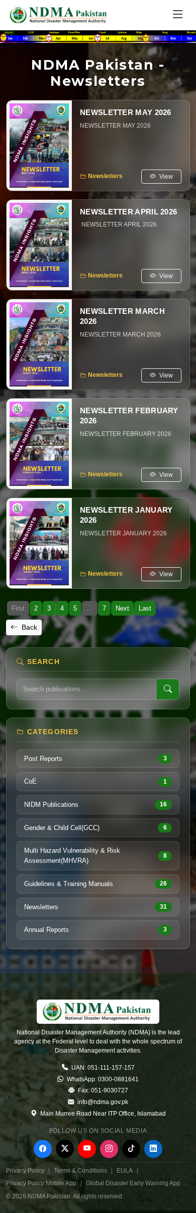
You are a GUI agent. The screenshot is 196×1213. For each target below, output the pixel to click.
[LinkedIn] (153, 1149)
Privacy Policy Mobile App (41, 1183)
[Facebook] (43, 1149)
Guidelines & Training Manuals (95, 884)
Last (145, 608)
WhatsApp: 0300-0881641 (102, 1079)
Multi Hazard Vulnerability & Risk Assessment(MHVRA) (95, 855)
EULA (125, 1171)
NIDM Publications (95, 804)
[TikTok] (131, 1149)
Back (28, 627)
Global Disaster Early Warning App (133, 1183)
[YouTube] (87, 1149)
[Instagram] (109, 1149)
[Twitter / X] (65, 1149)
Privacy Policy (25, 1171)
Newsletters (95, 907)
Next (122, 608)
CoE (95, 781)
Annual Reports (95, 929)
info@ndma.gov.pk (102, 1102)
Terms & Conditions (80, 1171)
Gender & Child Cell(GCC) (95, 828)
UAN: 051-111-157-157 (102, 1067)
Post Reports (95, 758)
